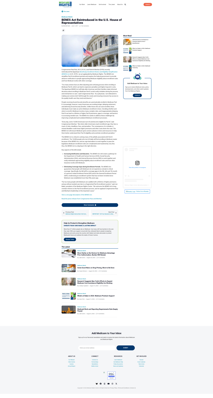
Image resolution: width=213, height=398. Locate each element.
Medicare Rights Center (131, 185)
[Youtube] (108, 383)
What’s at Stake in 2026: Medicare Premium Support (95, 296)
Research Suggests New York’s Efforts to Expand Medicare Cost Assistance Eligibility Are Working (94, 282)
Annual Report (71, 366)
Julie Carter (82, 257)
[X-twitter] (116, 383)
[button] (125, 4)
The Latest (111, 4)
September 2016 (202, 396)
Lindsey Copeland (83, 285)
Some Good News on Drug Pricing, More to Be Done (95, 268)
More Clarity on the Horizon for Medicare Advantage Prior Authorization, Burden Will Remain (96, 254)
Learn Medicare (91, 4)
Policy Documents (118, 364)
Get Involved (102, 4)
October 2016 (201, 394)
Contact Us (95, 359)
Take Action (141, 364)
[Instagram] (112, 383)
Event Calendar (141, 362)
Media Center (94, 366)
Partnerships (95, 362)
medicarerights (143, 185)
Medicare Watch (67, 17)
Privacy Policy (113, 388)
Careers (72, 364)
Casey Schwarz (83, 271)
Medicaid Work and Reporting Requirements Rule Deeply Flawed (97, 310)
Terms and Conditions (123, 388)
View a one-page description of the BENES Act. (77, 195)
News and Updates (118, 366)
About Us (120, 4)
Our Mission (71, 359)
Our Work (82, 4)
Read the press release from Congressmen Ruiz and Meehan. (82, 199)
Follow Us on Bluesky (142, 191)
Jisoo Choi (81, 299)
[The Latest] (62, 11)
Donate (141, 359)
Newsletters (95, 364)
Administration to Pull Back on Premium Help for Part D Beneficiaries (140, 41)
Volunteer (141, 366)
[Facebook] (100, 383)
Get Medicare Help (118, 362)
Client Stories (71, 362)
